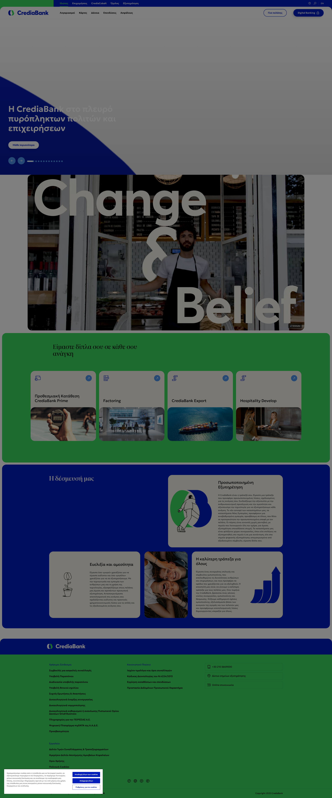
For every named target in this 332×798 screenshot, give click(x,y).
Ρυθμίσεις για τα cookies (86, 787)
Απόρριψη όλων (86, 781)
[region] (53, 781)
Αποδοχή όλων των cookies (86, 774)
